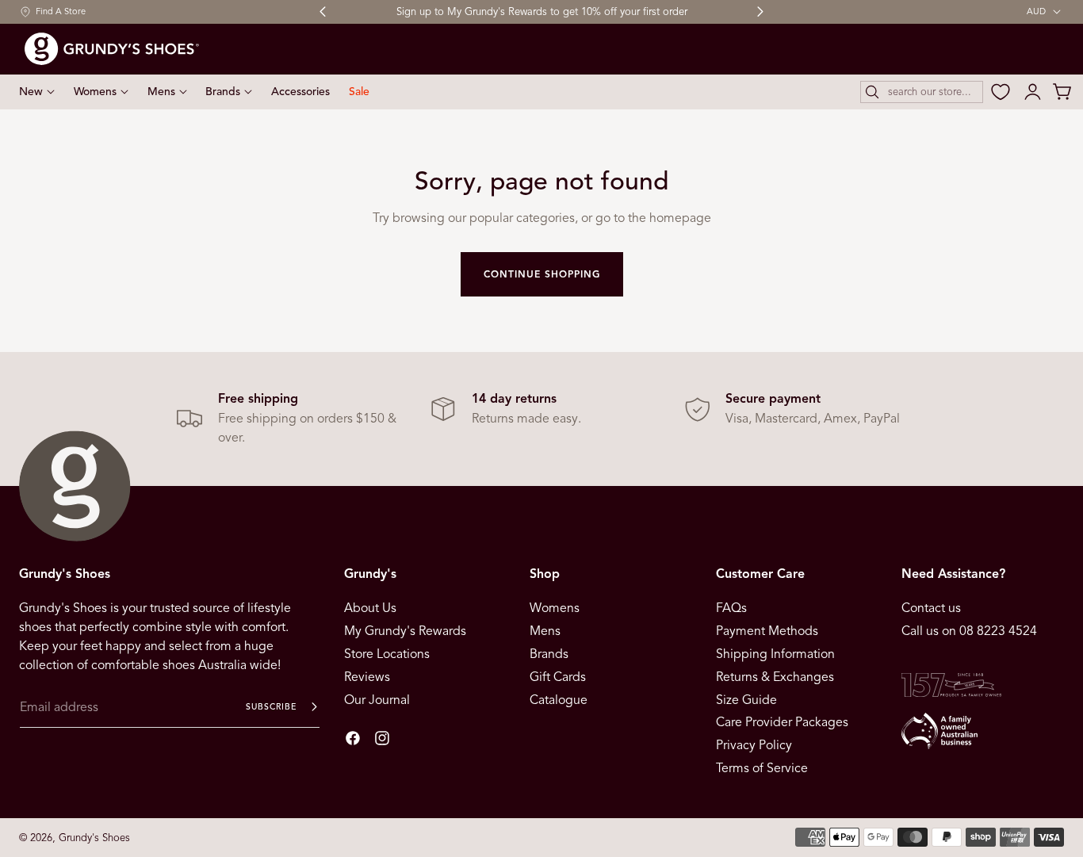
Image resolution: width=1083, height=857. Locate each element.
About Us (370, 608)
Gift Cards (558, 677)
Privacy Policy (754, 745)
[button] (921, 92)
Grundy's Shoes (94, 837)
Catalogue (558, 699)
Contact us (931, 608)
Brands (549, 654)
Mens (545, 631)
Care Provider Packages (782, 722)
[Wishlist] (1000, 92)
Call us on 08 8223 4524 (969, 631)
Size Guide (746, 699)
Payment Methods (767, 631)
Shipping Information (775, 654)
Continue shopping (542, 274)
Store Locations (387, 654)
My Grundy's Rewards (405, 631)
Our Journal (377, 699)
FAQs (731, 608)
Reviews (367, 677)
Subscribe (271, 707)
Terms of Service (762, 768)
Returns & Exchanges (775, 677)
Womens (555, 608)
